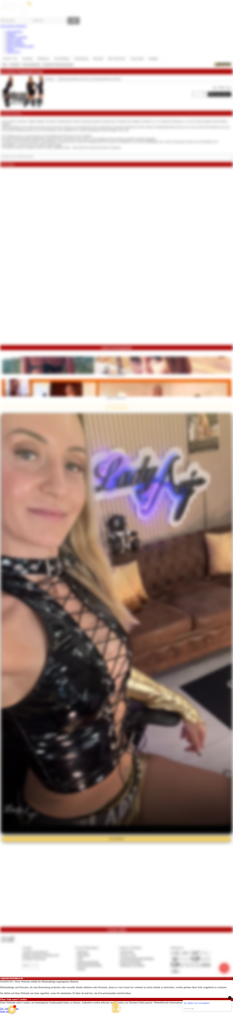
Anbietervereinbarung (88, 962)
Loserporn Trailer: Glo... (116, 375)
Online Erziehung (15, 43)
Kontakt (81, 968)
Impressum (82, 951)
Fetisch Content (14, 40)
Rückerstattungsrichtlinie (89, 965)
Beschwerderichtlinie (130, 962)
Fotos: (7, 940)
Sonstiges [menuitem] (153, 58)
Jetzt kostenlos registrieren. (13, 26)
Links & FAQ (13, 52)
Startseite (10, 34)
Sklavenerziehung (31, 64)
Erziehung (15, 64)
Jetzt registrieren (14, 31)
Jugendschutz (127, 951)
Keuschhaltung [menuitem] (61, 58)
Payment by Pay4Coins (34, 958)
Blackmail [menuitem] (98, 58)
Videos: (7, 937)
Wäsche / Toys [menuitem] (10, 58)
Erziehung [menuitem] (27, 58)
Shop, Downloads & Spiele (20, 46)
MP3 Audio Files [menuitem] (116, 58)
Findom (10, 49)
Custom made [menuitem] (137, 58)
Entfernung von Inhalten (132, 965)
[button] (116, 1007)
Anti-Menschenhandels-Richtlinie (137, 958)
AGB (80, 958)
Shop (4, 64)
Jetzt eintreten (116, 838)
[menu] (80, 58)
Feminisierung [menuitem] (81, 58)
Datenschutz (83, 955)
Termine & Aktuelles (16, 37)
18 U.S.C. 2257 (128, 955)
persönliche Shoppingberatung (58, 64)
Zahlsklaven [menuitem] (43, 58)
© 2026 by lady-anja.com (35, 951)
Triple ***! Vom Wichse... (116, 397)
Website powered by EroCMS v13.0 (40, 955)
